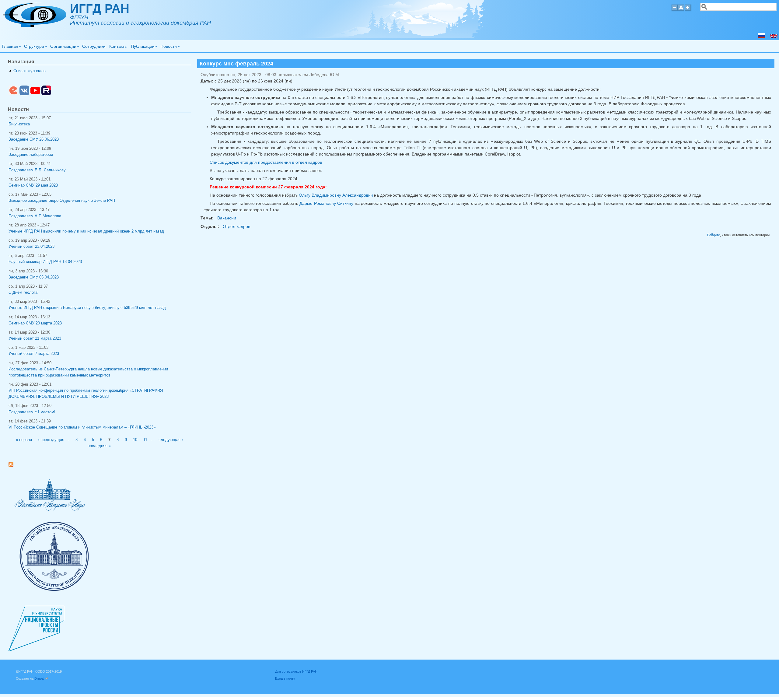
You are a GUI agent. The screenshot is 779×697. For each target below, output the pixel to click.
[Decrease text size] (674, 10)
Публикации (142, 47)
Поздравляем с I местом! (32, 412)
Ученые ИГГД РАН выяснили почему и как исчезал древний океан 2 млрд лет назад (86, 231)
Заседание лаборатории (31, 154)
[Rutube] (46, 94)
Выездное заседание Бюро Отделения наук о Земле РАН (62, 200)
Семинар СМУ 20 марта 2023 (35, 323)
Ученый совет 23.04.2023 (31, 246)
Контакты (118, 46)
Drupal (41, 678)
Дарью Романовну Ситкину (326, 203)
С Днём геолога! (24, 292)
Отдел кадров (236, 226)
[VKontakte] (24, 94)
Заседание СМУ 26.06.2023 (34, 139)
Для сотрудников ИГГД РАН (296, 671)
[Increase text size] (688, 10)
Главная (9, 47)
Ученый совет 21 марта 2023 (35, 338)
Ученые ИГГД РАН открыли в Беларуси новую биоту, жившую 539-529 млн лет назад (87, 308)
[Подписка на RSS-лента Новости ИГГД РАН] (13, 466)
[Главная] (34, 25)
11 (145, 440)
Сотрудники (94, 46)
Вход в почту (285, 678)
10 (135, 440)
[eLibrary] (13, 94)
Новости (168, 47)
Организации (62, 47)
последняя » (99, 446)
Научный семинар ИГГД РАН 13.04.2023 (45, 262)
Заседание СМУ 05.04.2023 (34, 277)
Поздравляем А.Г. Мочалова (35, 216)
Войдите (713, 235)
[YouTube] (35, 94)
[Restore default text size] (681, 10)
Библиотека (19, 124)
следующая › (171, 440)
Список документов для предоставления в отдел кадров (266, 162)
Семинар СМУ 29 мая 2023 (33, 185)
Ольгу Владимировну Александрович (336, 195)
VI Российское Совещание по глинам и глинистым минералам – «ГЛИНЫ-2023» (82, 427)
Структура (33, 47)
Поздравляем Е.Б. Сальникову (37, 170)
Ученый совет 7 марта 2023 (34, 354)
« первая (24, 440)
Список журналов (29, 71)
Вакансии (226, 217)
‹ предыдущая (51, 440)
